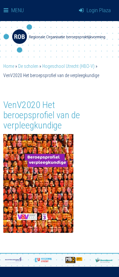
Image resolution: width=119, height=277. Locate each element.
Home (8, 66)
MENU (17, 10)
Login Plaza (98, 10)
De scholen (28, 66)
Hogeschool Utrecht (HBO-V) (68, 66)
